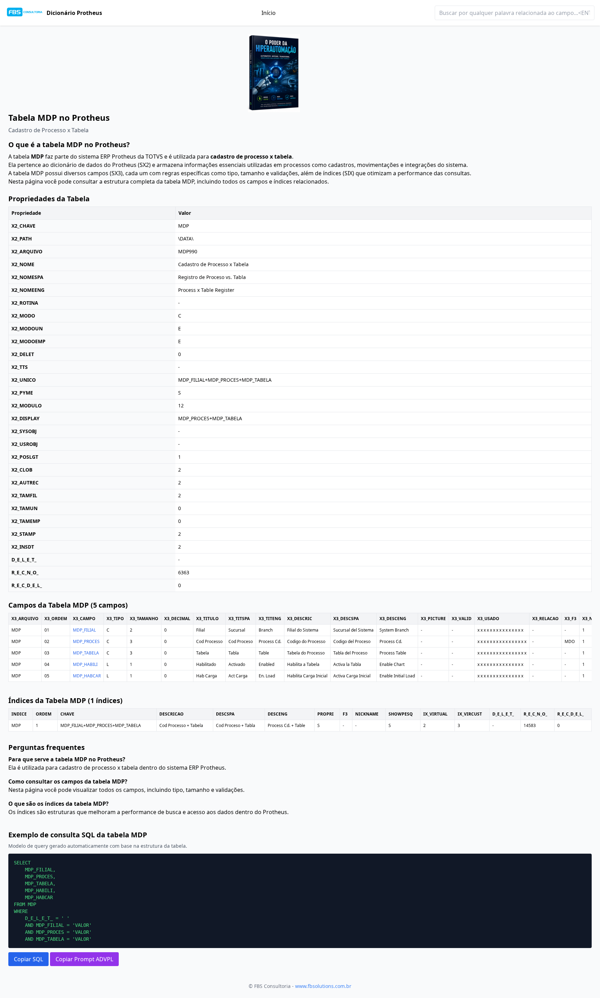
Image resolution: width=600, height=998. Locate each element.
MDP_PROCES (86, 641)
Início (268, 13)
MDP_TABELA (86, 653)
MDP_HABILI (85, 664)
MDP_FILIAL (84, 630)
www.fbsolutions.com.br (323, 986)
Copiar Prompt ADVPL (84, 959)
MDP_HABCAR (87, 676)
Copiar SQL (28, 959)
